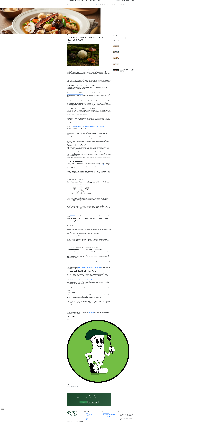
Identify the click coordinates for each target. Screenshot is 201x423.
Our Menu (94, 5)
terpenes (75, 94)
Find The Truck (89, 414)
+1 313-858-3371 (106, 413)
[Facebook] (105, 416)
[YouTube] (109, 416)
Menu (87, 419)
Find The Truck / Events (123, 5)
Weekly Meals (113, 5)
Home (68, 4)
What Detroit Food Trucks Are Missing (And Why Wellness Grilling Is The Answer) (88, 126)
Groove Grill (72, 215)
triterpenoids (80, 94)
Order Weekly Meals (93, 402)
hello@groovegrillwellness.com (109, 414)
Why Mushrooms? (84, 5)
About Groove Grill (75, 5)
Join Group (132, 5)
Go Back (2, 409)
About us (87, 415)
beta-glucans (105, 92)
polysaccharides (70, 94)
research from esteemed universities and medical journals (89, 267)
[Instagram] (107, 416)
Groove (91, 312)
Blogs (108, 4)
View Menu (83, 402)
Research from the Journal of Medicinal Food (95, 164)
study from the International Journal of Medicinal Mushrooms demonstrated (85, 279)
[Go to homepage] (100, 5)
